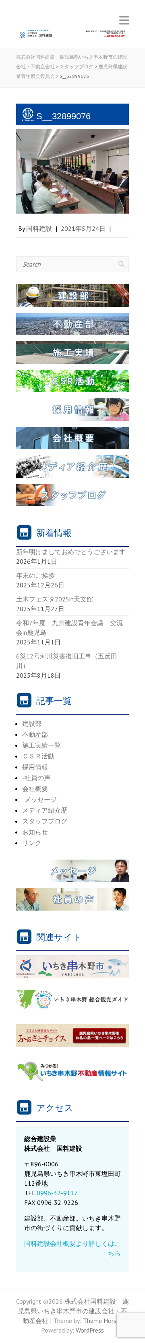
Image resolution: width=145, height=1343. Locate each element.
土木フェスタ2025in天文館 (54, 599)
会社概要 (35, 789)
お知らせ (35, 832)
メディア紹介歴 (44, 810)
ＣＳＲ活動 (38, 756)
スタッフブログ (44, 821)
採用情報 (35, 767)
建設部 (31, 723)
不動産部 (35, 734)
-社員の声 (36, 778)
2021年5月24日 (83, 228)
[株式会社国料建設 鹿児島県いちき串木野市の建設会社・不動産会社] (72, 36)
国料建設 (39, 228)
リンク (31, 843)
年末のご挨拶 (35, 575)
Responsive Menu (124, 20)
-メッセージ (39, 799)
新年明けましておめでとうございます (71, 552)
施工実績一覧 (41, 745)
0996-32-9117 (57, 1193)
